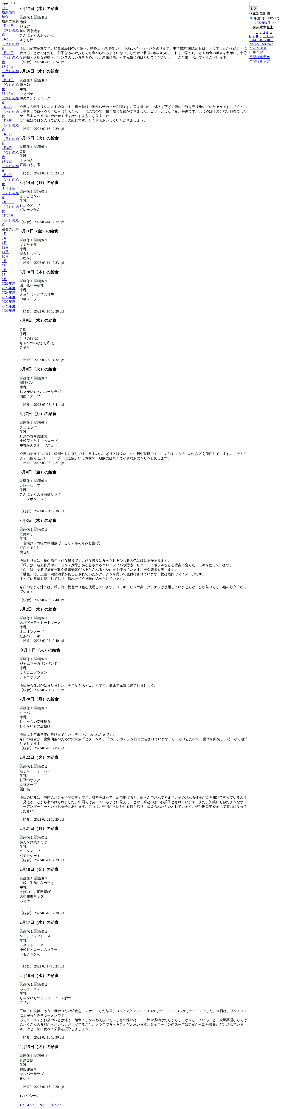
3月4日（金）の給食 (10, 152)
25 (268, 44)
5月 (4, 274)
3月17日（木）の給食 (10, 30)
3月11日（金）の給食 (10, 84)
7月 (4, 265)
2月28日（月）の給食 (10, 206)
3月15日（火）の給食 (10, 57)
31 (264, 48)
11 (268, 36)
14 (254, 40)
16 (261, 40)
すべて (274, 18)
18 (268, 40)
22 (258, 44)
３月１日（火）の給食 (10, 193)
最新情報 (8, 12)
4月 (4, 279)
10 (44, 1105)
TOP (5, 8)
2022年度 (8, 301)
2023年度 (8, 297)
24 (264, 44)
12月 (5, 247)
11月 (5, 252)
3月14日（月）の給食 (10, 71)
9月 (4, 261)
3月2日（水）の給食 (10, 179)
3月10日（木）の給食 (10, 98)
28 (254, 48)
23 (261, 44)
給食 (5, 17)
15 (258, 40)
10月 (5, 256)
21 (254, 44)
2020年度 (8, 311)
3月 (4, 234)
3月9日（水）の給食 (10, 111)
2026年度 (8, 283)
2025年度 (8, 288)
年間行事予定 (259, 61)
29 (258, 48)
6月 (4, 270)
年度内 (259, 18)
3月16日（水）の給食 (10, 43)
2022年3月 (262, 23)
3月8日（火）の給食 (10, 125)
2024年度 (8, 292)
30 (261, 48)
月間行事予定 (259, 57)
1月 (4, 243)
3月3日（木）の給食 (10, 166)
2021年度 (8, 306)
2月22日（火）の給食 (10, 220)
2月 (4, 238)
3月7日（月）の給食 (10, 138)
